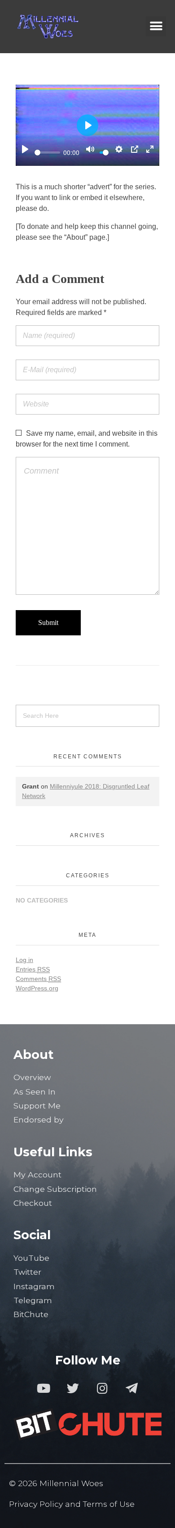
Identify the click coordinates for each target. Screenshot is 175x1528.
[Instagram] (103, 1388)
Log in (24, 959)
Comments (38, 978)
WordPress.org (37, 988)
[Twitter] (73, 1388)
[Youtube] (43, 1388)
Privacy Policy (36, 1504)
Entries (33, 969)
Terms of (101, 1504)
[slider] (47, 152)
